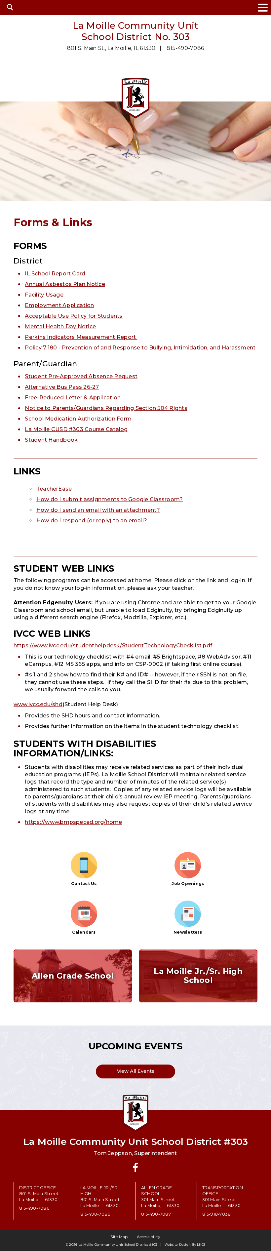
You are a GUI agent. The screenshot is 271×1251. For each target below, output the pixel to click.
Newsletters (188, 932)
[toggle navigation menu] (262, 7)
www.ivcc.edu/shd (38, 704)
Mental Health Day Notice (60, 326)
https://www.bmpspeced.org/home (73, 822)
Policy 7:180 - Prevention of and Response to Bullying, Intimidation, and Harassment (140, 347)
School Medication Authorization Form (78, 419)
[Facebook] (135, 1167)
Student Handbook (51, 440)
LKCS (201, 1244)
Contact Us (84, 883)
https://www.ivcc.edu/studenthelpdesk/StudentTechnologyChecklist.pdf (113, 645)
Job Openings (188, 883)
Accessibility (149, 1236)
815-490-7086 (185, 48)
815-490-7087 (156, 1214)
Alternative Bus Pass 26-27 (62, 387)
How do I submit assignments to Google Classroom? (109, 499)
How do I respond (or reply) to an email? (91, 520)
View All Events (135, 1071)
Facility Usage (44, 295)
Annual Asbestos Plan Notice (65, 284)
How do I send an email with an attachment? (98, 510)
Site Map (119, 1236)
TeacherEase (54, 489)
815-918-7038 (216, 1214)
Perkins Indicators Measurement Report (81, 337)
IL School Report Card (55, 273)
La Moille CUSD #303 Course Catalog (76, 429)
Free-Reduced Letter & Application (73, 397)
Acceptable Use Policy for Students (73, 316)
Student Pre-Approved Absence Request (81, 376)
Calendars (84, 932)
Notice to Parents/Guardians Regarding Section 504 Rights (106, 408)
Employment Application (59, 305)
